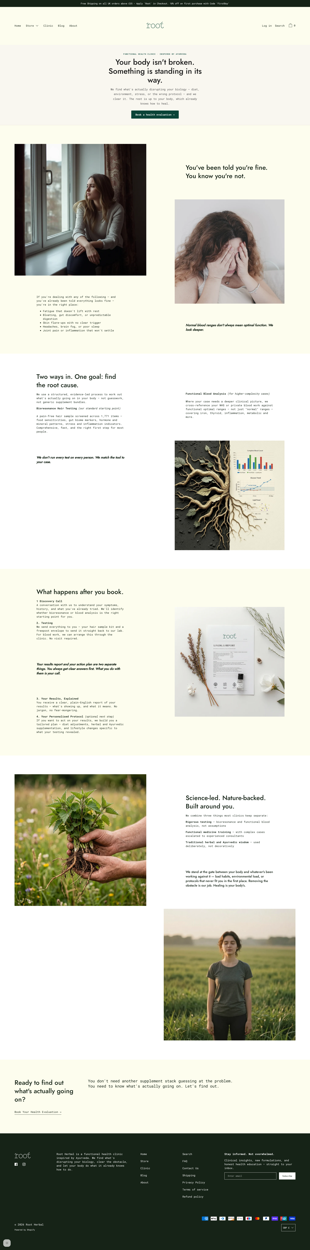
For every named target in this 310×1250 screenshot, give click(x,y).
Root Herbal (35, 1224)
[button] (279, 26)
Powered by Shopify (25, 1229)
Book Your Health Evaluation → (38, 1112)
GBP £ (286, 1227)
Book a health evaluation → (155, 114)
